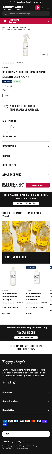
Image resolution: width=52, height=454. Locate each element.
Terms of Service (8, 448)
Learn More (38, 2)
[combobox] (26, 13)
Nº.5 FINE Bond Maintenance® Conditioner (33, 296)
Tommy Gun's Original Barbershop (20, 442)
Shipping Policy (31, 446)
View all (5, 216)
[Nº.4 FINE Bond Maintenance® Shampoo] (13, 276)
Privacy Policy (7, 446)
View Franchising (26, 337)
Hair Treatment (14, 27)
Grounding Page (22, 448)
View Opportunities (26, 203)
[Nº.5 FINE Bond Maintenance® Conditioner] (36, 276)
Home (4, 27)
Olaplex (23, 27)
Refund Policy (19, 446)
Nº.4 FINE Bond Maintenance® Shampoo (9, 296)
